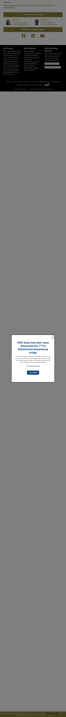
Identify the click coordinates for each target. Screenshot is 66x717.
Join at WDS (33, 372)
